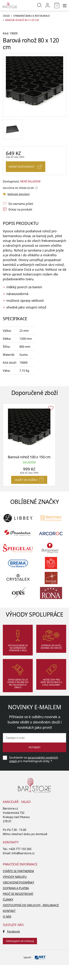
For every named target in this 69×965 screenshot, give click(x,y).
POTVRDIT (35, 747)
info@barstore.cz (23, 853)
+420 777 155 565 (20, 849)
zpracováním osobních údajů (33, 759)
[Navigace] (65, 5)
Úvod (6, 15)
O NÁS (7, 916)
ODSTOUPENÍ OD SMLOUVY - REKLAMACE (31, 905)
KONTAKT (9, 911)
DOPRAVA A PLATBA (16, 888)
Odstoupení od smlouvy (20, 941)
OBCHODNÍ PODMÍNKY (18, 882)
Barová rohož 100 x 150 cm (29, 457)
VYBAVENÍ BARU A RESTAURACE (31, 15)
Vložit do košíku (26, 480)
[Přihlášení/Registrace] (47, 5)
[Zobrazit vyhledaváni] (39, 5)
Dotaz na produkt (20, 209)
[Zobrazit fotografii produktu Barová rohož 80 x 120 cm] (34, 85)
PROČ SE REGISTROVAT (18, 894)
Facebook (13, 931)
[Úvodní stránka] (10, 5)
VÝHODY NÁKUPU (15, 877)
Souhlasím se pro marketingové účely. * (33, 759)
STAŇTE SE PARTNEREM (18, 871)
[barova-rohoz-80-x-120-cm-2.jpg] (12, 129)
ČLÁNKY (8, 899)
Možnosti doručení (18, 194)
